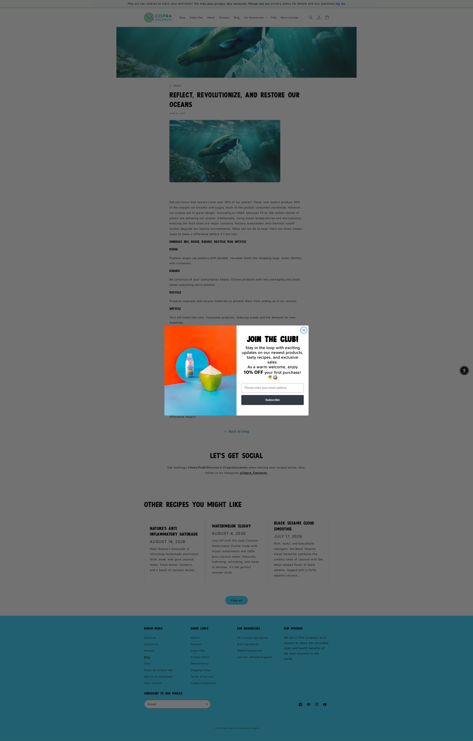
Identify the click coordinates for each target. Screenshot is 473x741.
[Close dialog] (304, 330)
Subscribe (272, 399)
